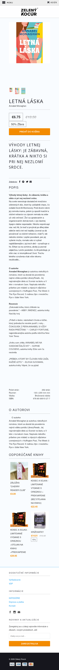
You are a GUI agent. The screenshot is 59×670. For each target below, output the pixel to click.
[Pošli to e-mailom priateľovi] (30, 182)
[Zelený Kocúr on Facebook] (10, 612)
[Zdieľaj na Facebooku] (19, 182)
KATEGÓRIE (14, 598)
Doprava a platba (16, 601)
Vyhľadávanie (15, 579)
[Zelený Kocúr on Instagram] (14, 612)
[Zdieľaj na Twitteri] (26, 182)
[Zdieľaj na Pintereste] (22, 182)
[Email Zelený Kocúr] (19, 612)
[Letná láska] (29, 42)
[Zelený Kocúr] (29, 12)
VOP (11, 583)
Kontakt (12, 605)
